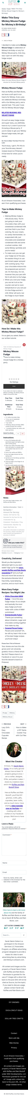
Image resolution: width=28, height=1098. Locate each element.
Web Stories (14, 1043)
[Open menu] (25, 3)
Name (5, 863)
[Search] (24, 935)
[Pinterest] (14, 1028)
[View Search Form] (3, 2)
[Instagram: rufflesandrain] (9, 540)
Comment (7, 835)
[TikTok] (21, 1028)
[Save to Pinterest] (3, 34)
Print (14, 386)
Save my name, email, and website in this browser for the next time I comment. (14, 880)
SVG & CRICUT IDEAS (14, 1010)
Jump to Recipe (7, 40)
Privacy (14, 1048)
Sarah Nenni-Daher (9, 28)
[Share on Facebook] (7, 34)
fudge (5, 713)
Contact (14, 1033)
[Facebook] (6, 1028)
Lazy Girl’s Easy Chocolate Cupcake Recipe (6, 731)
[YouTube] (17, 1028)
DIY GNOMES (14, 1002)
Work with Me (14, 1038)
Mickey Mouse (7, 717)
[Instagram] (10, 1028)
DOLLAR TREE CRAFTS (14, 1019)
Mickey (12, 713)
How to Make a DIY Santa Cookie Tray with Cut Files (21, 729)
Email (5, 872)
